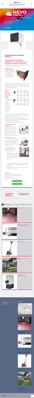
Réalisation (10, 395)
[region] (17, 19)
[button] (1, 19)
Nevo (5, 395)
